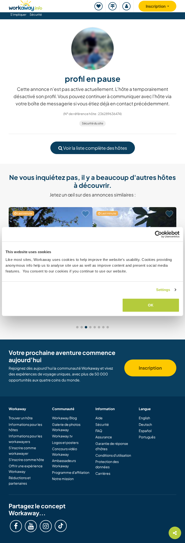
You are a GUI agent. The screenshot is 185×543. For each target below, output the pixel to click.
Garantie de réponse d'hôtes (111, 446)
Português (147, 437)
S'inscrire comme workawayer (22, 450)
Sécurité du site (92, 123)
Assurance (103, 437)
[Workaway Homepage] (25, 5)
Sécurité (36, 14)
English (144, 418)
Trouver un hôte (21, 418)
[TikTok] (61, 526)
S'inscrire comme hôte (26, 459)
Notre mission (63, 478)
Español (145, 430)
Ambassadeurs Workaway (64, 463)
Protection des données (107, 464)
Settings (163, 290)
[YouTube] (31, 526)
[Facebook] (16, 526)
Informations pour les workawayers (25, 438)
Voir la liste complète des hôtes (94, 148)
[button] (77, 327)
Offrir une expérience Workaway (26, 468)
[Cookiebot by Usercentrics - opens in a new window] (158, 234)
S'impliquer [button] (18, 14)
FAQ (98, 430)
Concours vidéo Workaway (64, 451)
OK (150, 305)
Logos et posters (65, 442)
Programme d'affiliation (70, 472)
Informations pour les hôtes (25, 427)
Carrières (102, 473)
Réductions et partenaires (20, 480)
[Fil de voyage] (113, 6)
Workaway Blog (64, 418)
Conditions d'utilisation (113, 455)
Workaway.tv (62, 436)
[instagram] (46, 526)
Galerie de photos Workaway (66, 427)
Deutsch (145, 424)
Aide (99, 418)
